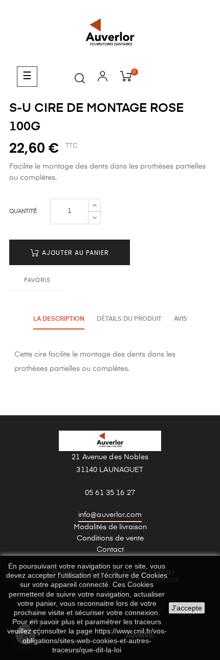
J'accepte (186, 608)
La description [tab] (58, 319)
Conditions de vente (110, 538)
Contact (110, 549)
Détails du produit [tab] (129, 319)
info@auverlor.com (110, 514)
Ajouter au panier (74, 252)
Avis (180, 319)
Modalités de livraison (110, 527)
